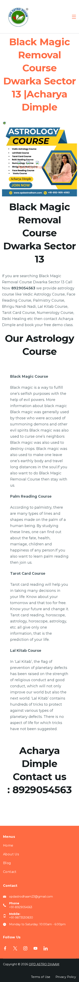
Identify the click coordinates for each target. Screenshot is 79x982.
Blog (7, 863)
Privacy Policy (66, 977)
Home (8, 845)
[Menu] (74, 17)
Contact (10, 872)
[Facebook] (5, 948)
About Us (11, 854)
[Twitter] (15, 948)
